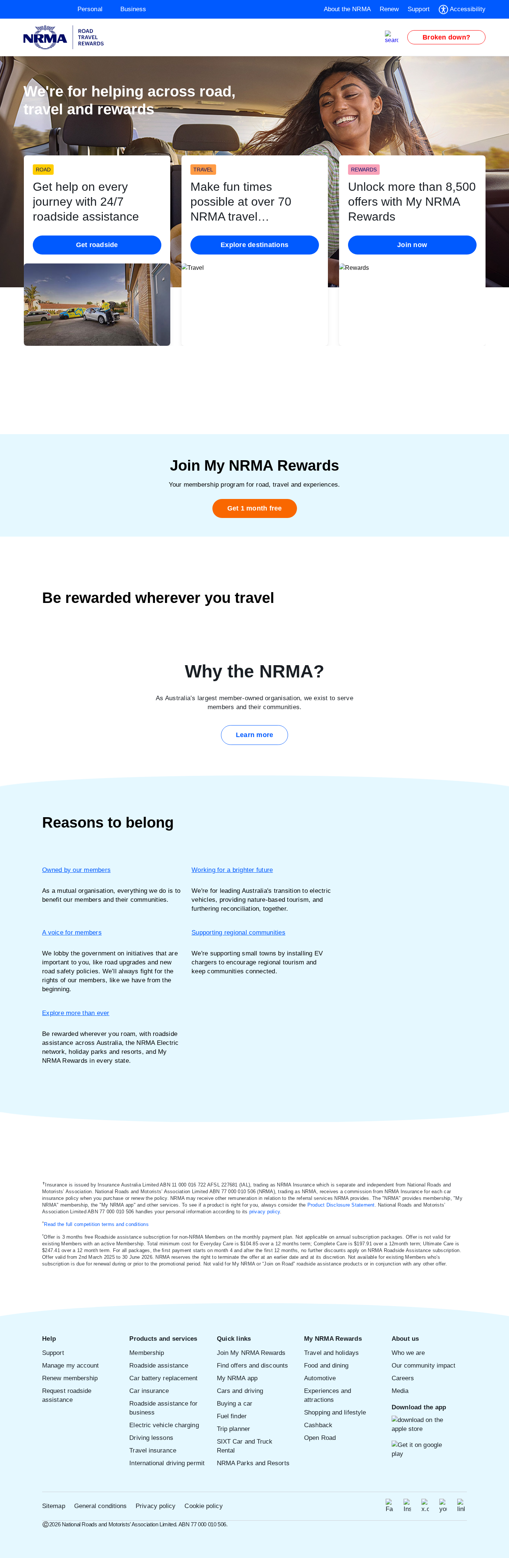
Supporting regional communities (238, 932)
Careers (403, 1378)
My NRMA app (237, 1378)
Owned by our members (76, 869)
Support (53, 1352)
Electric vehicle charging (164, 1425)
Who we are (408, 1352)
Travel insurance (152, 1450)
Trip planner (233, 1428)
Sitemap (53, 1506)
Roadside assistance (158, 1365)
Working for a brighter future (232, 869)
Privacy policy (156, 1506)
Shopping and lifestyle (335, 1412)
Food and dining (326, 1365)
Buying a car (234, 1403)
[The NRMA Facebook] (389, 1506)
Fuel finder (232, 1416)
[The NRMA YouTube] (443, 1506)
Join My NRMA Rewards (251, 1352)
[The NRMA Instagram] (407, 1506)
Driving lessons (151, 1437)
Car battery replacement (163, 1378)
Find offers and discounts (252, 1365)
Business (133, 9)
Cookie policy (203, 1506)
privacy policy (264, 1211)
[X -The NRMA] (425, 1506)
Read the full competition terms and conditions (96, 1224)
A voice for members (72, 932)
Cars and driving (240, 1390)
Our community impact (424, 1365)
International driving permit (166, 1463)
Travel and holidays (331, 1352)
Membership (146, 1352)
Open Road (320, 1437)
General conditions (100, 1506)
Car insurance (149, 1390)
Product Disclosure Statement (341, 1205)
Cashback (318, 1425)
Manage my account (70, 1365)
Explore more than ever (76, 1013)
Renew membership (70, 1378)
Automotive (320, 1378)
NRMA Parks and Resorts (253, 1463)
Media (400, 1390)
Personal (90, 9)
